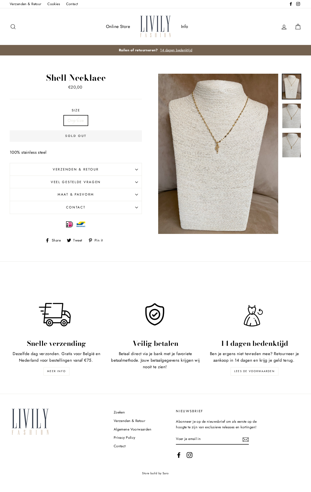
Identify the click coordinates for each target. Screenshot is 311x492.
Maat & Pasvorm (76, 194)
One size (76, 120)
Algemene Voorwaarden (133, 429)
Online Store (118, 26)
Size (76, 110)
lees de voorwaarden (254, 371)
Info (184, 26)
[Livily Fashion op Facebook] (179, 455)
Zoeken (119, 412)
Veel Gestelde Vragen (76, 181)
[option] (155, 50)
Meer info (56, 371)
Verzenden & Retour (26, 3)
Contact (72, 3)
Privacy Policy (124, 437)
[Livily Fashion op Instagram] (189, 455)
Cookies (53, 3)
